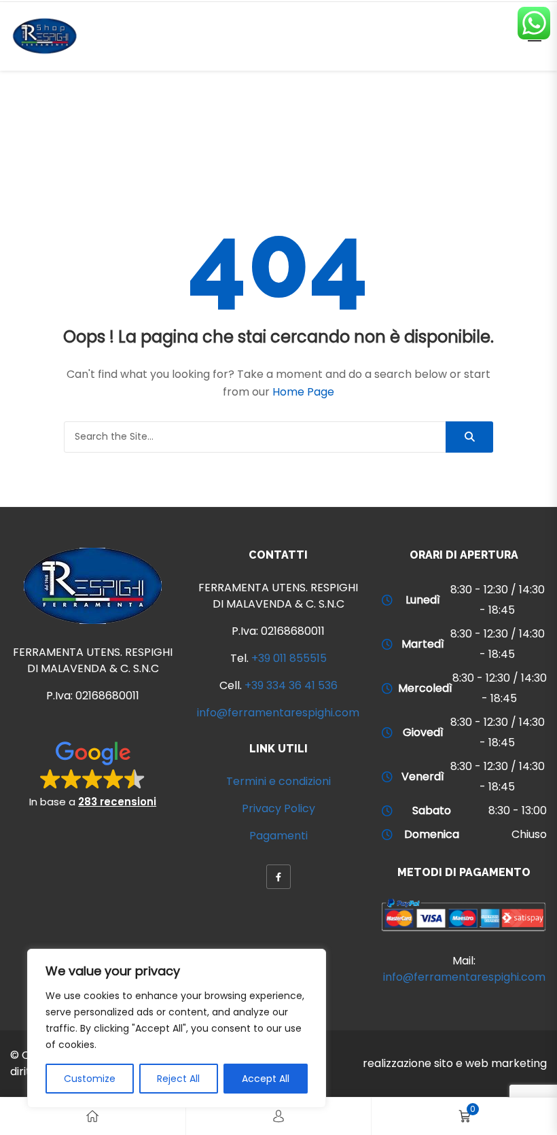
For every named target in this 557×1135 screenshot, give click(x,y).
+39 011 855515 (289, 658)
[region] (176, 1028)
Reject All (178, 1078)
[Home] (92, 1116)
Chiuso (529, 834)
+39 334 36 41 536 (291, 685)
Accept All (265, 1078)
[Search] (469, 437)
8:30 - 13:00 (517, 810)
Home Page (303, 392)
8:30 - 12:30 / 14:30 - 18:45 (497, 600)
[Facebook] (278, 877)
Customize (89, 1078)
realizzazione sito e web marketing (455, 1063)
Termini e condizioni (278, 781)
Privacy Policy (278, 808)
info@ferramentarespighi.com (278, 712)
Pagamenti (278, 835)
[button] (93, 773)
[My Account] (278, 1116)
